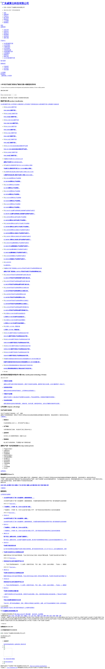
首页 (5, 12)
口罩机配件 (7, 53)
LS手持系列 (7, 48)
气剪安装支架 (7, 49)
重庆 (19, 615)
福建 (38, 615)
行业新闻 (8, 494)
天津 (12, 615)
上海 (15, 615)
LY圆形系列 (7, 46)
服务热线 (3, 75)
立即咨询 (3, 471)
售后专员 (23, 644)
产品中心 (6, 16)
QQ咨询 (9, 75)
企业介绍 (6, 29)
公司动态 (6, 68)
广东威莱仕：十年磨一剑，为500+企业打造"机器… (18, 506)
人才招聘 (6, 20)
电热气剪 (6, 56)
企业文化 (6, 31)
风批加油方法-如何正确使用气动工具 (14, 561)
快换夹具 (6, 54)
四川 (51, 615)
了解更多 (4, 416)
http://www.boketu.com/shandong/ (38, 666)
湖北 (47, 615)
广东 (29, 615)
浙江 (35, 615)
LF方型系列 (7, 45)
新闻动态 (6, 19)
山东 (41, 615)
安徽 (57, 615)
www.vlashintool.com (12, 667)
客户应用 (6, 17)
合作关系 (6, 36)
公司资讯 (3, 494)
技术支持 (6, 644)
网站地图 (28, 614)
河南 (54, 615)
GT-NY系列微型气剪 (9, 58)
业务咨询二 (18, 644)
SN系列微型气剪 (8, 51)
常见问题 (6, 69)
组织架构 (6, 34)
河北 (22, 615)
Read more (13, 503)
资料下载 (6, 37)
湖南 (44, 615)
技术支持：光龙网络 (37, 614)
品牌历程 (6, 14)
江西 (60, 615)
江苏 (32, 615)
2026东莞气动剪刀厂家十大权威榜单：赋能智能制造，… (19, 497)
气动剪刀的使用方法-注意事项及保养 (14, 552)
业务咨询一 (12, 644)
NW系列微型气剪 (8, 43)
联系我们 (6, 22)
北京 (9, 615)
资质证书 (6, 33)
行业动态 (6, 66)
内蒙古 (25, 615)
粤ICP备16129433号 (19, 614)
